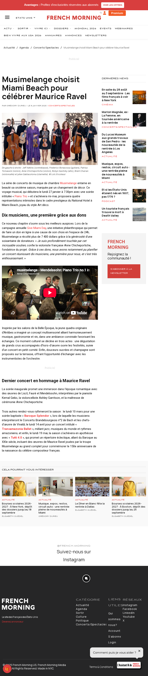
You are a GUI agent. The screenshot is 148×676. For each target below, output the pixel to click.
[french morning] (74, 18)
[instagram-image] (12, 578)
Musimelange (68, 183)
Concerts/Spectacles (46, 48)
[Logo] (37, 604)
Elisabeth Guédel (12, 516)
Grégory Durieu (48, 516)
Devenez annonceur (13, 621)
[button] (100, 12)
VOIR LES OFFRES (112, 5)
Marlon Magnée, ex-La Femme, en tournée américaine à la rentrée (115, 117)
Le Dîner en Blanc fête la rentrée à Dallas (90, 505)
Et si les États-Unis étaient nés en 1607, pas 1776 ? (115, 193)
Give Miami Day (36, 228)
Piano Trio (21, 196)
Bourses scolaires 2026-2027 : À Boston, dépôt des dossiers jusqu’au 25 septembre (128, 508)
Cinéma (107, 105)
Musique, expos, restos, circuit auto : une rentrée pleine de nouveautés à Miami (116, 171)
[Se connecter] (104, 13)
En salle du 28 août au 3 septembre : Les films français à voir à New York (116, 95)
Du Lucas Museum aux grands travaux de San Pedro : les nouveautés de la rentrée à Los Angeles (115, 143)
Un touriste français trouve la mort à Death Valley (115, 212)
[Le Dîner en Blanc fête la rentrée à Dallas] (92, 486)
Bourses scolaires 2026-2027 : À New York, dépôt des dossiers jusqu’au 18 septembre (17, 508)
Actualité (9, 48)
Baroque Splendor (36, 416)
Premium (117, 13)
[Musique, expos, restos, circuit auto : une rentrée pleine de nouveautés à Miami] (56, 486)
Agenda (24, 48)
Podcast (108, 201)
